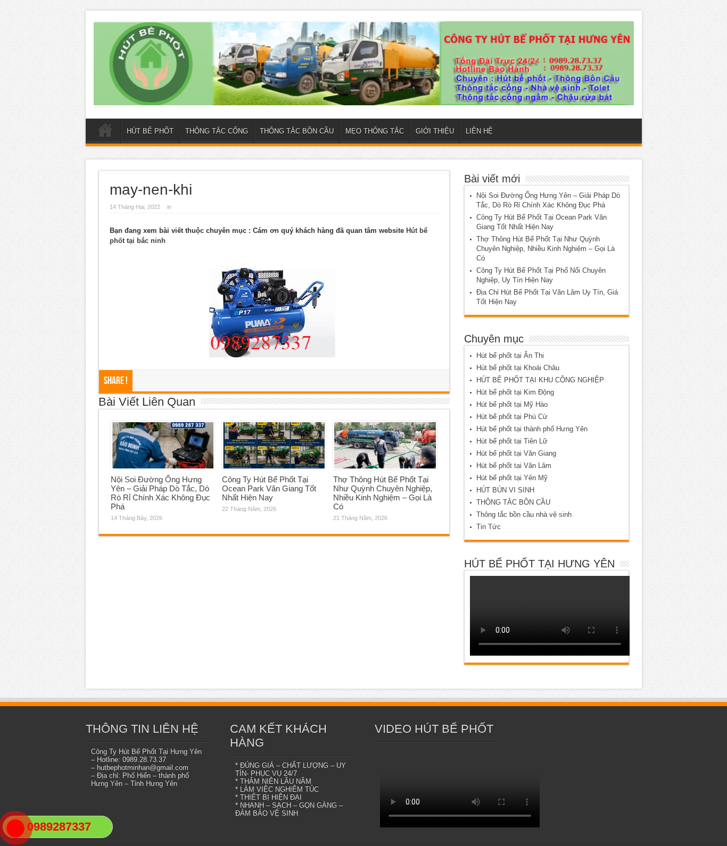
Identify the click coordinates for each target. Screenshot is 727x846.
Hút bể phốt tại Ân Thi (510, 355)
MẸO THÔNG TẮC (374, 131)
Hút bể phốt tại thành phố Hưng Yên (532, 429)
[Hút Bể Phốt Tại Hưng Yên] (364, 63)
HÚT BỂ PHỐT (150, 131)
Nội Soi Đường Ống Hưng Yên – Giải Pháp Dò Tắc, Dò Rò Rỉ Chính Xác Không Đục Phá (160, 493)
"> (10, 841)
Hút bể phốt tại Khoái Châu (517, 368)
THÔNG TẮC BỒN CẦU (297, 131)
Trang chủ (105, 132)
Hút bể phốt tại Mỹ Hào (512, 404)
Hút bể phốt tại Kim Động (515, 392)
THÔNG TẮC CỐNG (216, 131)
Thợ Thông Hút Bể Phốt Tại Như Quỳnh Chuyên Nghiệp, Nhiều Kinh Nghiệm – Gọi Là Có (382, 493)
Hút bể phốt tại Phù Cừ (512, 417)
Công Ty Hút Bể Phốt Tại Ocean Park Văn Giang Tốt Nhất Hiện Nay (269, 488)
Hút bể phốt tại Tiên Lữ (512, 441)
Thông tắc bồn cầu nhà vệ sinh (524, 514)
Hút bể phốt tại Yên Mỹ (512, 478)
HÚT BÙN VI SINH (505, 490)
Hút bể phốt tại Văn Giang (516, 453)
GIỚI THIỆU (435, 131)
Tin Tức (488, 527)
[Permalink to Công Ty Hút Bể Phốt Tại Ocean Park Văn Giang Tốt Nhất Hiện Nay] (274, 445)
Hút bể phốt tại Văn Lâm (513, 466)
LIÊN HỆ (479, 131)
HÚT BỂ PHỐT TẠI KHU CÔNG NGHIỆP (540, 380)
